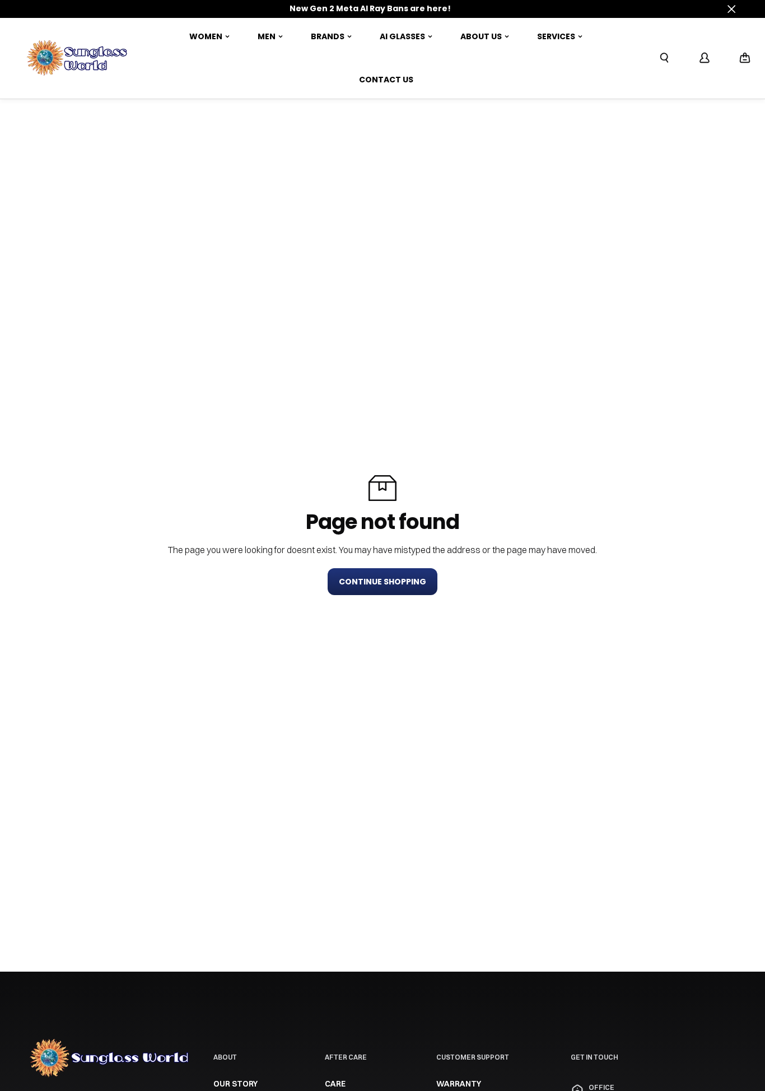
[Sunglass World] (77, 58)
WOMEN (205, 36)
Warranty (458, 1084)
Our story (235, 1084)
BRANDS (327, 36)
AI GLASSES (402, 36)
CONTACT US (386, 79)
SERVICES (556, 36)
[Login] (704, 57)
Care (335, 1084)
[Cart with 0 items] (745, 57)
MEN (267, 36)
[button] (745, 58)
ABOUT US (481, 36)
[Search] (664, 57)
